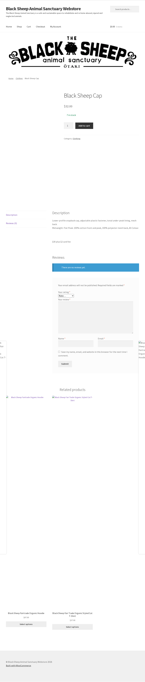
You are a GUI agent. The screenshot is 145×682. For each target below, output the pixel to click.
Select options (26, 624)
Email (101, 338)
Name (61, 338)
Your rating (64, 292)
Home (9, 26)
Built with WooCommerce (18, 665)
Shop (19, 26)
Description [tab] (11, 214)
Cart (29, 26)
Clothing (19, 78)
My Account (55, 26)
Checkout (40, 26)
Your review (64, 299)
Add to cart (84, 125)
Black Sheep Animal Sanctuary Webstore (43, 9)
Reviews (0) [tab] (11, 223)
